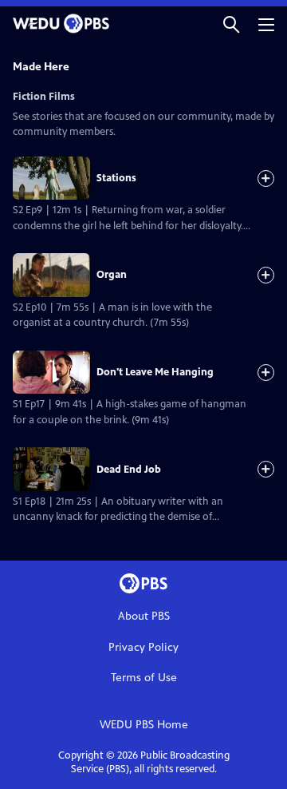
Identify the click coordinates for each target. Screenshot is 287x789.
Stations (116, 178)
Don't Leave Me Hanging (155, 372)
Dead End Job (128, 469)
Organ (111, 274)
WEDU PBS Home (144, 725)
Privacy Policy (143, 647)
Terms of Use (144, 677)
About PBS (144, 616)
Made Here (41, 66)
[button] (231, 23)
